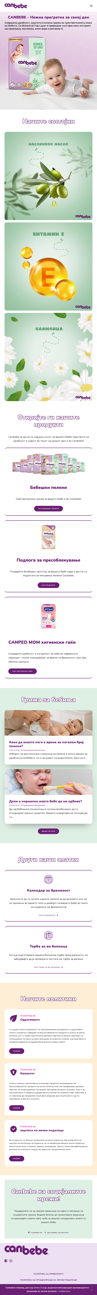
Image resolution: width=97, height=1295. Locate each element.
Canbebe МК (36, 1233)
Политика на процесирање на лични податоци (48, 1280)
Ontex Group (40, 1288)
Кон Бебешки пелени (48, 509)
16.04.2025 (15, 805)
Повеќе (16, 1051)
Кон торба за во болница (47, 967)
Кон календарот (47, 915)
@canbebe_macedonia (58, 1233)
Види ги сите (48, 831)
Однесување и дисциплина (34, 750)
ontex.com (64, 1291)
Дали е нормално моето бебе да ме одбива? (45, 801)
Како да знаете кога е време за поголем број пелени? (46, 744)
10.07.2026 (15, 750)
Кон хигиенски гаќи (22, 671)
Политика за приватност (49, 1274)
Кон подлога (48, 585)
